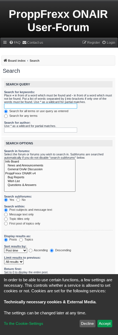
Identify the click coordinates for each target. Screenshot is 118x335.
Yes (11, 199)
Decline (87, 323)
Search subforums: (18, 196)
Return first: (13, 269)
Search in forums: (17, 151)
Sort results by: (15, 246)
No (23, 199)
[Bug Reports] (40, 177)
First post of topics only (24, 223)
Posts (13, 239)
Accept (105, 323)
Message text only (21, 214)
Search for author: (17, 122)
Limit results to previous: (22, 257)
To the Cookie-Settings (23, 323)
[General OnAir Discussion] (40, 169)
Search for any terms (23, 115)
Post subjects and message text (30, 209)
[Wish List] (40, 181)
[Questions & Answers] (40, 185)
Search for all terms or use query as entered (38, 111)
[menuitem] (14, 43)
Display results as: (17, 236)
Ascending (40, 250)
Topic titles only (19, 218)
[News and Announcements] (40, 166)
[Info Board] (40, 162)
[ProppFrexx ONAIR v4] (40, 173)
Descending (62, 250)
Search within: (14, 206)
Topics (28, 239)
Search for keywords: (19, 92)
